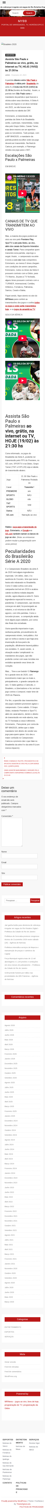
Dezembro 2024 (11, 1121)
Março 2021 (9, 1254)
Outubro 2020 (10, 1273)
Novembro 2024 (11, 1125)
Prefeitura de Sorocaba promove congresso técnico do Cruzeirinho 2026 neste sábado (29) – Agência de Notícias (22, 939)
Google (25, 530)
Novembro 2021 (11, 1221)
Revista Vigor (34, 1443)
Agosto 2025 (10, 1083)
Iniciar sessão (10, 1362)
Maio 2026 (9, 1040)
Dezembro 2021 (11, 1216)
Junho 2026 (9, 1035)
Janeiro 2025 (10, 1116)
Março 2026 (9, 1049)
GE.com (8, 534)
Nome (4, 852)
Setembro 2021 (11, 1230)
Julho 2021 (9, 1240)
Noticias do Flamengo (7, 1477)
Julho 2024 (9, 1145)
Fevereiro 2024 (11, 1168)
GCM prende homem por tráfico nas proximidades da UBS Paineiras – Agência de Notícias (21, 976)
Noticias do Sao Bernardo (8, 1464)
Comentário (7, 816)
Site (3, 873)
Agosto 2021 (10, 1235)
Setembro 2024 (11, 1135)
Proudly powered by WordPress (14, 1501)
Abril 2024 (9, 1159)
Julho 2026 (9, 1030)
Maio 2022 (9, 1197)
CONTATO (7, 1483)
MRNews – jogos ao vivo (16, 1402)
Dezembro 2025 (11, 1064)
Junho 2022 (9, 1192)
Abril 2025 (9, 1102)
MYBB (22, 21)
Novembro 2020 (11, 1269)
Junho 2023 (9, 1188)
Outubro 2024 (10, 1130)
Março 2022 (9, 1206)
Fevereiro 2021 (11, 1259)
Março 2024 (9, 1164)
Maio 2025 (9, 1097)
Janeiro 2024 (10, 1173)
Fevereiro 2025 (11, 1111)
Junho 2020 (9, 1292)
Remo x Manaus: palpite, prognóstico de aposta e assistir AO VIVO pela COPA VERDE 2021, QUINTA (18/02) (21, 763)
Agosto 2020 (10, 1283)
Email (3, 862)
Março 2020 (9, 1302)
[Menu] (3, 2)
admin (7, 75)
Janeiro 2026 (10, 1059)
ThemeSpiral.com (23, 1504)
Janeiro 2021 (10, 1264)
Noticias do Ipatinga (7, 1457)
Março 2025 (9, 1106)
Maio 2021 (9, 1245)
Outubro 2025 (10, 1073)
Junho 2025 (9, 1092)
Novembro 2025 (11, 1068)
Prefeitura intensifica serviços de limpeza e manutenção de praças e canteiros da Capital (21, 950)
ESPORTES (10, 55)
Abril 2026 (9, 1044)
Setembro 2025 (11, 1078)
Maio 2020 (9, 1297)
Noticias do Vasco (7, 1444)
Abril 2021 (9, 1249)
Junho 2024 (9, 1149)
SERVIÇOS (9, 1337)
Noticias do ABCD (33, 1448)
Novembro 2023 (11, 1183)
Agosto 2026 (10, 1025)
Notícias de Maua (20, 1447)
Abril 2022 (9, 1202)
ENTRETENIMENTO (13, 1327)
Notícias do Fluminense (7, 1470)
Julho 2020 (9, 1287)
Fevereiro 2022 (11, 1211)
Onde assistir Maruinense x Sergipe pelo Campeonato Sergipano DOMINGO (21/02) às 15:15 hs (22, 772)
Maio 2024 (9, 1154)
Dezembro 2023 (11, 1178)
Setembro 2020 (11, 1278)
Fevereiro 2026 (11, 1054)
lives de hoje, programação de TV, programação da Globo (22, 1405)
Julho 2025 (9, 1087)
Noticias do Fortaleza (7, 1451)
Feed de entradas (12, 1367)
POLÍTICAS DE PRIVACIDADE (22, 1487)
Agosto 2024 (10, 1140)
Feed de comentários (13, 1372)
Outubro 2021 (10, 1226)
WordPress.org (11, 1376)
